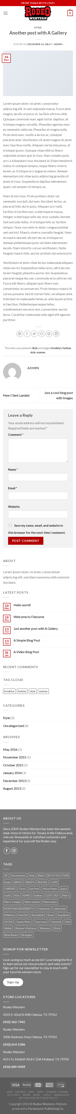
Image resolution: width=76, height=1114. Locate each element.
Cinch (22, 888)
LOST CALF (52, 895)
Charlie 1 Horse (57, 1091)
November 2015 (14, 757)
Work (57, 928)
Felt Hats (13, 1094)
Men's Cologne (12, 902)
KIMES (26, 895)
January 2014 (12, 773)
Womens (45, 928)
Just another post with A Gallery (36, 628)
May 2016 (10, 749)
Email (12, 488)
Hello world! (22, 605)
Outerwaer (43, 908)
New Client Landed (16, 395)
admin (58, 44)
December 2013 (14, 781)
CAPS (54, 882)
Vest (67, 921)
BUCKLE (42, 882)
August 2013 (12, 788)
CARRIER (9, 888)
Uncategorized (13, 726)
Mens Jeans (50, 902)
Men (10, 1091)
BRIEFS (30, 882)
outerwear (60, 908)
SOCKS (8, 921)
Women (20, 1091)
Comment (15, 434)
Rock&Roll (38, 915)
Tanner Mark (23, 921)
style (33, 352)
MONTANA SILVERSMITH (19, 908)
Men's (65, 895)
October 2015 (13, 765)
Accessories (18, 875)
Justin (7, 895)
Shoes (50, 915)
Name (13, 469)
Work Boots (11, 935)
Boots (7, 882)
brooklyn (56, 348)
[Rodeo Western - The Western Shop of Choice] (38, 13)
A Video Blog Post (26, 652)
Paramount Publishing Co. (46, 1108)
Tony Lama (40, 921)
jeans (64, 888)
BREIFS (18, 882)
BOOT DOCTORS (57, 875)
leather (38, 895)
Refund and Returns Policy (38, 1097)
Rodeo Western (44, 1104)
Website (14, 506)
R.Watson (9, 915)
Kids (16, 895)
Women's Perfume (25, 928)
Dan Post (34, 888)
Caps (40, 1091)
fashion (67, 348)
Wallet (8, 928)
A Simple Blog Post (27, 640)
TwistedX (55, 921)
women (41, 352)
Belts (41, 875)
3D (6, 875)
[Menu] (5, 13)
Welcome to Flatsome (29, 617)
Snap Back (63, 915)
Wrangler (26, 935)
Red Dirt (23, 915)
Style (38, 27)
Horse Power (50, 888)
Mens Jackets (32, 902)
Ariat (31, 875)
